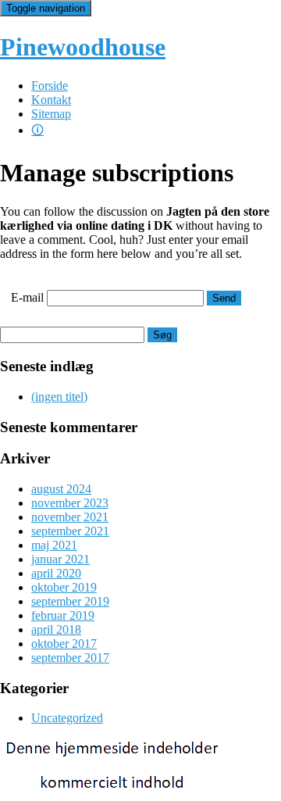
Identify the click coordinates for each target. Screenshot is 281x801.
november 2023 (69, 503)
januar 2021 (60, 559)
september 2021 (70, 531)
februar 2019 (62, 615)
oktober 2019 (64, 587)
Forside (49, 85)
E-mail (27, 297)
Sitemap (51, 113)
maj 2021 (54, 545)
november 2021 (69, 517)
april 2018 (56, 629)
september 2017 (70, 657)
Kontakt (51, 99)
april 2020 (56, 573)
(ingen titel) (59, 396)
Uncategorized (67, 717)
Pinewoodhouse (82, 47)
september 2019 (70, 601)
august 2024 (61, 488)
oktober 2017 (64, 643)
